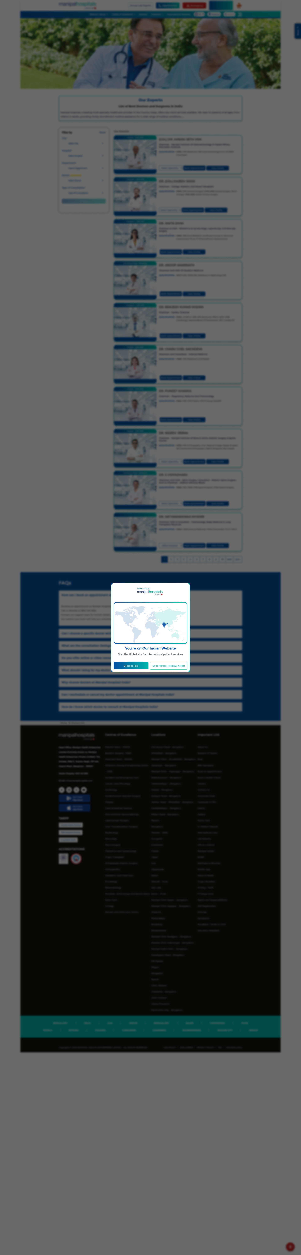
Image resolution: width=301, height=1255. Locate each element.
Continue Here (131, 666)
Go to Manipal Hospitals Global (169, 666)
